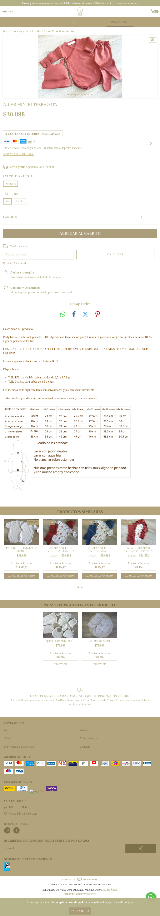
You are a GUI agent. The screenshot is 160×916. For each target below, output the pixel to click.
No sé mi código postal (14, 263)
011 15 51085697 (19, 807)
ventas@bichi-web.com (23, 813)
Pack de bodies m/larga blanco (21, 549)
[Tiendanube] (80, 880)
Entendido (80, 911)
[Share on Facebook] (73, 314)
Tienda (8, 738)
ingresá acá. (110, 890)
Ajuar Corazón (99, 641)
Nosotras (85, 730)
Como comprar (89, 738)
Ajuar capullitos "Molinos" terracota (60, 549)
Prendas (36, 31)
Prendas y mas (20, 31)
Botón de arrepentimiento (80, 894)
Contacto (85, 746)
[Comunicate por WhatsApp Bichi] (151, 896)
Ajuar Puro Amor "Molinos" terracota (138, 549)
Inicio (6, 31)
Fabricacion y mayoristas (19, 746)
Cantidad (10, 217)
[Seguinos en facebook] (16, 830)
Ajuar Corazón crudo (61, 641)
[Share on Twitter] (85, 314)
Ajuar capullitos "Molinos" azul (99, 549)
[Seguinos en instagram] (7, 830)
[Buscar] (74, 22)
